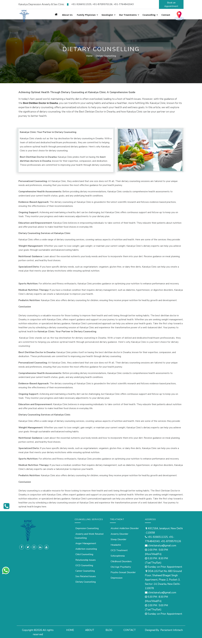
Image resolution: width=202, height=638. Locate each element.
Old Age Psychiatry (121, 567)
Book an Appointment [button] (171, 4)
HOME (70, 630)
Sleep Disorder (118, 539)
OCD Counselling (84, 565)
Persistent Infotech (171, 630)
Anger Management (85, 543)
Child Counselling (84, 554)
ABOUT (89, 630)
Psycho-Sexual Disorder (123, 572)
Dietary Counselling (85, 581)
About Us (67, 14)
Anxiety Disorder (119, 534)
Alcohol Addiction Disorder (125, 528)
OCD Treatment (119, 550)
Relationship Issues (85, 560)
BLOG (109, 630)
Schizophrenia (118, 555)
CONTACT (129, 630)
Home (89, 55)
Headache (116, 545)
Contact (165, 14)
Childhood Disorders (121, 561)
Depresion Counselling (87, 528)
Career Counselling (85, 571)
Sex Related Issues (85, 576)
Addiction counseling (86, 549)
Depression (116, 577)
